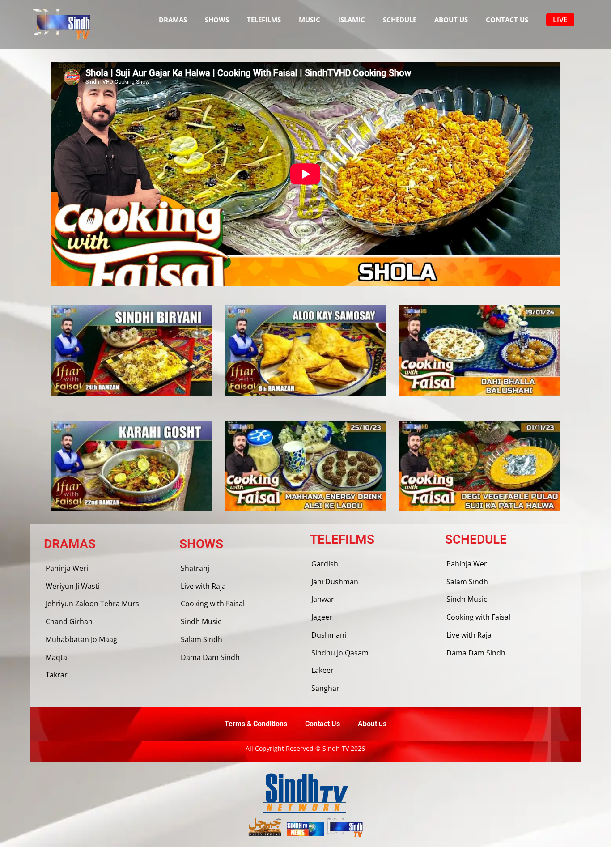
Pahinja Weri (67, 568)
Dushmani (328, 635)
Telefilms (264, 19)
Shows (217, 19)
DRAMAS (173, 19)
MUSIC (309, 19)
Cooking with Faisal (213, 604)
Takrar (57, 675)
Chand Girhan (69, 621)
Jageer (321, 617)
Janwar (322, 599)
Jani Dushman (334, 582)
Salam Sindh (201, 639)
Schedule (399, 19)
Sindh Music (201, 621)
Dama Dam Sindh (210, 657)
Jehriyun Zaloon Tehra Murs (92, 604)
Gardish (324, 564)
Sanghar (325, 688)
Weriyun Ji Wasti (73, 586)
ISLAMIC (351, 19)
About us (451, 19)
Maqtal (57, 657)
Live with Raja (203, 586)
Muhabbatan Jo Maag (81, 639)
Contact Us (507, 19)
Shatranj (195, 568)
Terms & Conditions (256, 723)
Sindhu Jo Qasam (340, 653)
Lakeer (322, 670)
